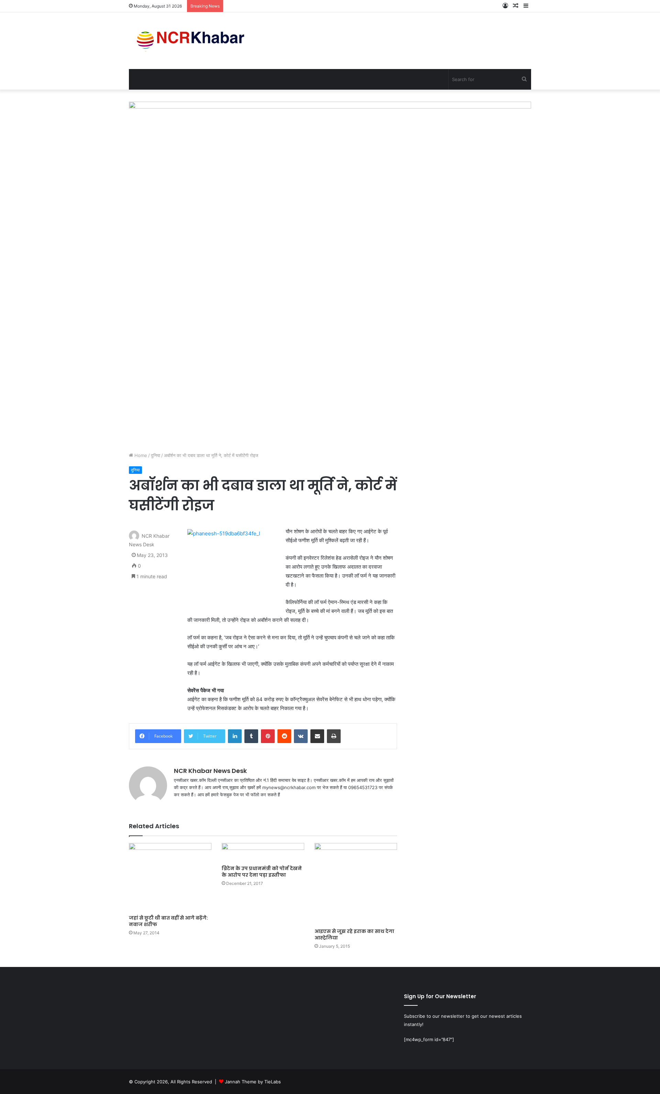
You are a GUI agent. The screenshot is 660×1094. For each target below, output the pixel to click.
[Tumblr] (251, 736)
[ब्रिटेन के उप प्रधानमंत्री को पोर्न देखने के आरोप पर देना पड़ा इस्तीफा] (263, 852)
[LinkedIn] (235, 736)
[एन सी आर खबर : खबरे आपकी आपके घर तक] (192, 40)
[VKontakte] (301, 736)
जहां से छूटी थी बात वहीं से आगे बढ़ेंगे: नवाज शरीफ (168, 921)
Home (140, 455)
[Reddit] (284, 736)
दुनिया (155, 455)
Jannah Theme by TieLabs (253, 1081)
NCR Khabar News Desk (210, 770)
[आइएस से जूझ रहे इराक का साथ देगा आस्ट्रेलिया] (356, 884)
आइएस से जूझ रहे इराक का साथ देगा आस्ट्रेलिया (354, 934)
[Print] (334, 736)
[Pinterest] (268, 736)
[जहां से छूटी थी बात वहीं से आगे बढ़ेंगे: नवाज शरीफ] (170, 877)
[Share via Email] (317, 736)
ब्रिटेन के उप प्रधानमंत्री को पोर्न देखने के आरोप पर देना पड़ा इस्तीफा (262, 871)
